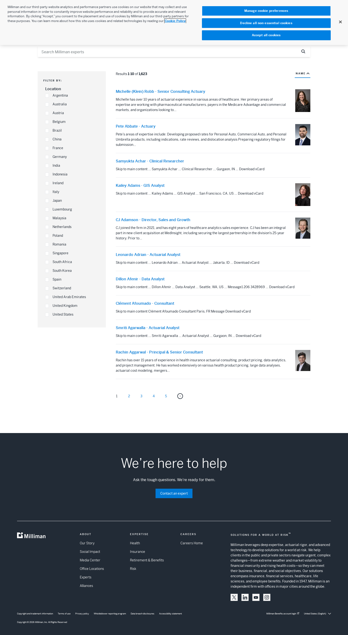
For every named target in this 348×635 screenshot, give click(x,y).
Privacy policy (82, 613)
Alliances (86, 586)
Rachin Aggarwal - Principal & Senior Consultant (159, 352)
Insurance (137, 552)
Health (135, 543)
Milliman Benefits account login (281, 613)
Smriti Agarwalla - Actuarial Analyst (147, 328)
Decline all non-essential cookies (266, 23)
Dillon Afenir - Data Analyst (140, 279)
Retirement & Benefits (147, 560)
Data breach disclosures (142, 613)
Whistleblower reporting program (110, 613)
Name (301, 73)
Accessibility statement (170, 613)
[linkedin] (245, 597)
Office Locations (92, 569)
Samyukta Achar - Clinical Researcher (150, 161)
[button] (47, 96)
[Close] (340, 22)
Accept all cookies (266, 35)
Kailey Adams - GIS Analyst (140, 185)
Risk (133, 569)
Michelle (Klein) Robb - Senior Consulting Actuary (160, 91)
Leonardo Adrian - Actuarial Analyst (148, 254)
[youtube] (255, 597)
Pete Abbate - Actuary (136, 126)
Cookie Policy (175, 21)
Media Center (90, 560)
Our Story (87, 543)
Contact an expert (174, 493)
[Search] (303, 51)
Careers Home (191, 543)
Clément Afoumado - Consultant (145, 303)
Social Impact (90, 552)
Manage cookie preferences (266, 11)
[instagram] (266, 597)
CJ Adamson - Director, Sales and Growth (153, 220)
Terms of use (64, 613)
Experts (85, 577)
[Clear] (292, 51)
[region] (174, 22)
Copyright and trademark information (35, 613)
